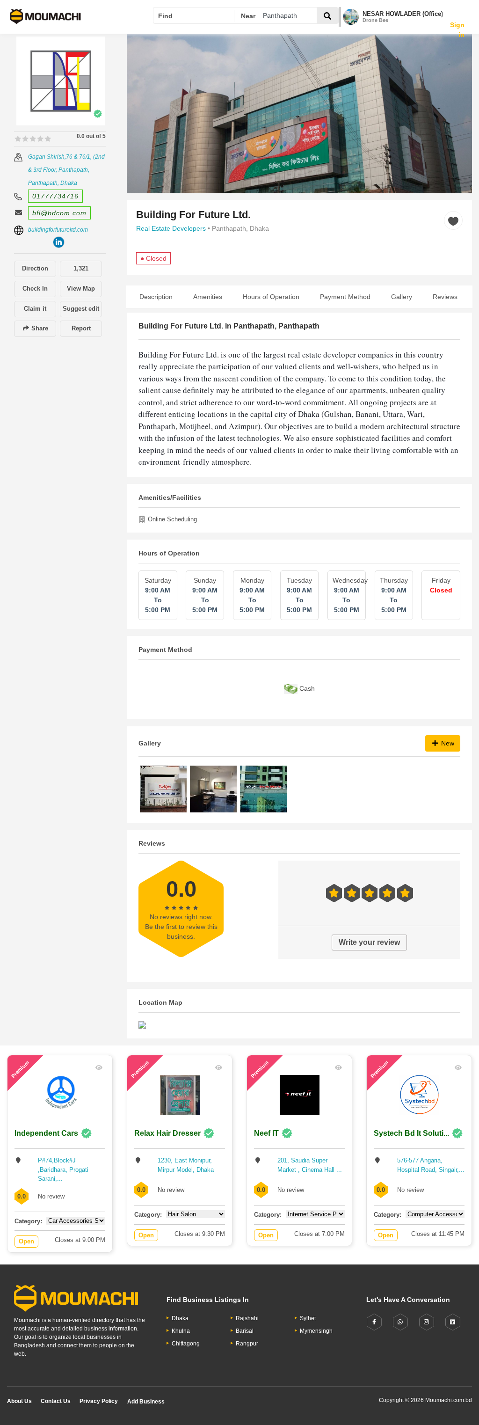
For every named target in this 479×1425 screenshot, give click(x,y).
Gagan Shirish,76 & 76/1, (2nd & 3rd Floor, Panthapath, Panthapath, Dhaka (66, 169)
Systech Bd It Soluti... (411, 1133)
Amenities (207, 296)
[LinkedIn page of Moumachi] (453, 1322)
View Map (81, 288)
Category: (28, 1221)
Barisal (245, 1331)
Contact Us (56, 1401)
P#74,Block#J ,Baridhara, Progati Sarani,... (63, 1169)
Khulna (181, 1331)
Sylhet (308, 1318)
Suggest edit (81, 308)
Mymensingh (316, 1331)
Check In (35, 288)
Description (156, 296)
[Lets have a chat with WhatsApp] (400, 1322)
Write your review (369, 942)
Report (81, 328)
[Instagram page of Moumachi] (427, 1322)
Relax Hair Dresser (167, 1133)
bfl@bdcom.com (59, 213)
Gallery (401, 296)
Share (38, 328)
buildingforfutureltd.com (58, 230)
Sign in (457, 22)
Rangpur (247, 1343)
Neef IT (266, 1133)
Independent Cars (46, 1133)
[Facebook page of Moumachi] (374, 1322)
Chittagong (186, 1343)
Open (26, 1241)
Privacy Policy (99, 1401)
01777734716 (55, 196)
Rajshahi (247, 1318)
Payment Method (345, 296)
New (446, 743)
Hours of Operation (271, 296)
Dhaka (180, 1318)
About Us (19, 1401)
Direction (35, 268)
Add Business (146, 1401)
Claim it (35, 308)
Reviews (445, 296)
